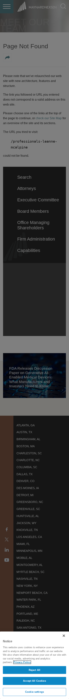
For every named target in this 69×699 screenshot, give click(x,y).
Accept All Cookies (34, 680)
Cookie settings (34, 691)
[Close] (64, 635)
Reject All (34, 670)
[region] (34, 665)
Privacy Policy (22, 662)
